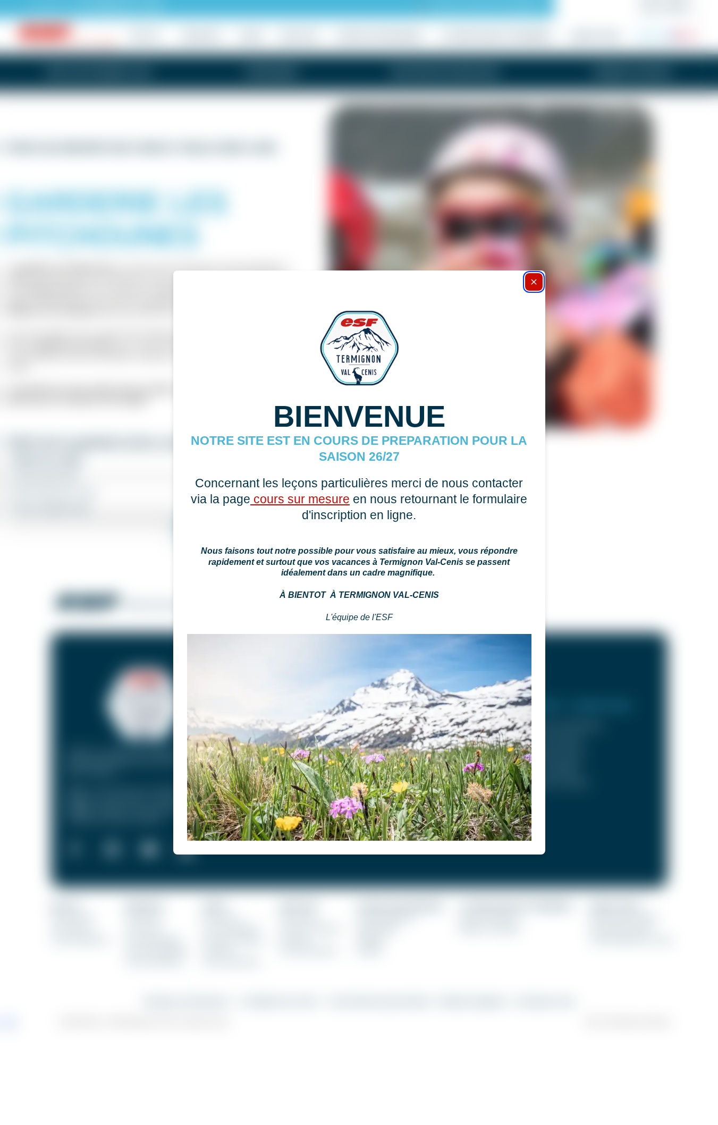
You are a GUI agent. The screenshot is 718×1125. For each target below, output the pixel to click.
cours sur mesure (300, 499)
